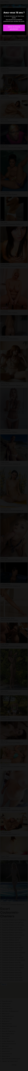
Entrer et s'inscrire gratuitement (14, 28)
